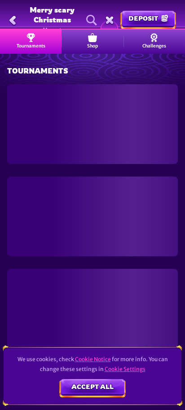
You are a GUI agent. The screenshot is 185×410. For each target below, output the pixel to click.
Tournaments (31, 46)
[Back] (12, 20)
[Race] (109, 20)
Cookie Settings (125, 369)
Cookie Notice (93, 359)
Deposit (143, 18)
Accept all (92, 386)
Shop (92, 46)
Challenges (154, 46)
